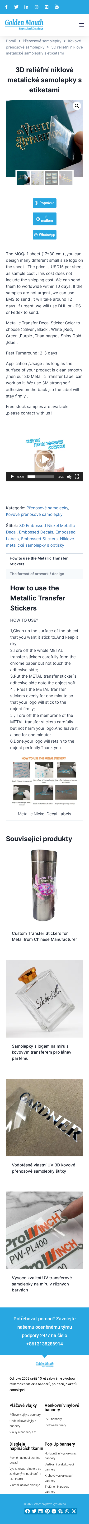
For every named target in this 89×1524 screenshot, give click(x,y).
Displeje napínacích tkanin (26, 1446)
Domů (11, 41)
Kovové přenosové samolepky (34, 514)
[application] (44, 459)
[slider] (41, 476)
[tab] (44, 561)
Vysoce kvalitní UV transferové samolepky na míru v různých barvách (42, 1283)
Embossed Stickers (39, 538)
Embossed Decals (36, 532)
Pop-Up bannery (60, 1444)
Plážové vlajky (23, 1405)
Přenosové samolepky (42, 41)
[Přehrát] (12, 476)
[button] (81, 25)
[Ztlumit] (69, 476)
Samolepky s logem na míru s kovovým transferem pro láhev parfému (41, 1052)
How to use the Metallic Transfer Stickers (39, 561)
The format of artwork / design (37, 574)
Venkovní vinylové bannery (62, 1407)
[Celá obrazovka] (77, 476)
